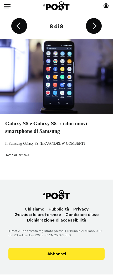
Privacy (81, 209)
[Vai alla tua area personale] (106, 6)
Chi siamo (34, 209)
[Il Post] (56, 5)
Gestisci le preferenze (37, 214)
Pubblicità (59, 209)
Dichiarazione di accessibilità (56, 220)
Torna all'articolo (17, 155)
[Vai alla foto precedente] (19, 26)
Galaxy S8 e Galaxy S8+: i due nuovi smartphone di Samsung (46, 127)
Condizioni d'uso (82, 214)
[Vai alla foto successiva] (94, 26)
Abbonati (56, 254)
